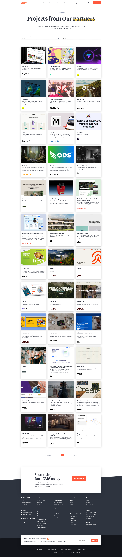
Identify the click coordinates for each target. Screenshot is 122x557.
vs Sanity (72, 518)
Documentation (58, 502)
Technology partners (59, 504)
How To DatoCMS (58, 510)
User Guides (57, 514)
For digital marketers (26, 512)
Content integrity (41, 523)
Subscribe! (94, 540)
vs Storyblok (73, 520)
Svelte (71, 508)
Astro (71, 504)
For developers (25, 510)
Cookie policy (52, 549)
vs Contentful (73, 516)
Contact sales (82, 3)
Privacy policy (39, 549)
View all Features (41, 527)
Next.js (71, 500)
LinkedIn (88, 518)
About (87, 500)
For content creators (26, 514)
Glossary (56, 515)
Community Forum (91, 512)
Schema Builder (41, 500)
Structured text (41, 517)
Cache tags (40, 512)
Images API (40, 504)
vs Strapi (72, 522)
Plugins (39, 514)
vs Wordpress (73, 524)
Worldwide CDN (41, 521)
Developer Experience (26, 502)
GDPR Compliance (66, 549)
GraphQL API (40, 502)
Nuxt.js (71, 502)
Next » (75, 455)
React (71, 506)
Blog (55, 508)
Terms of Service (82, 549)
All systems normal (91, 524)
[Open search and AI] (76, 3)
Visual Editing (40, 510)
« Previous (48, 455)
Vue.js (71, 510)
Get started (97, 3)
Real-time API (40, 508)
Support (88, 510)
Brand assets (89, 504)
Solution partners (58, 506)
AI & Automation (41, 515)
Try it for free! (79, 479)
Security (88, 502)
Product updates (58, 500)
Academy (56, 512)
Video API (39, 506)
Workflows (40, 525)
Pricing (23, 522)
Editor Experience (25, 504)
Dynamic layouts (41, 519)
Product (23, 500)
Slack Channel (90, 516)
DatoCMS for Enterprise (28, 518)
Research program (91, 514)
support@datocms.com (47, 552)
